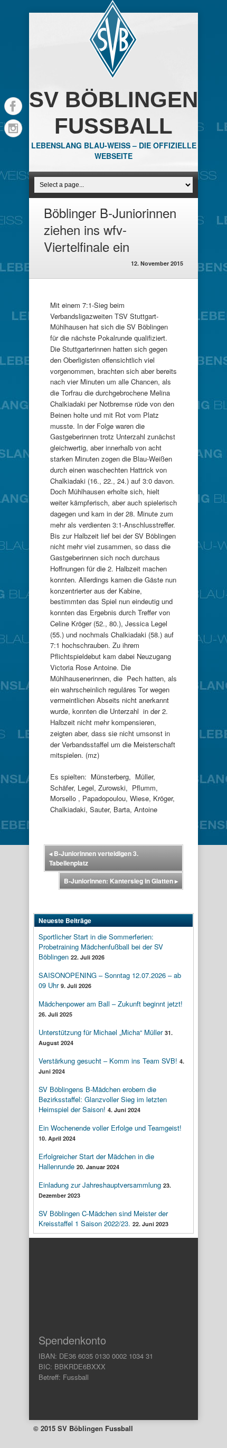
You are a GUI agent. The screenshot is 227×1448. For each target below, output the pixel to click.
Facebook (13, 106)
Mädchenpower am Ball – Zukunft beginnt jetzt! (111, 1004)
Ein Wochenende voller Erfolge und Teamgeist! (110, 1128)
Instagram (13, 128)
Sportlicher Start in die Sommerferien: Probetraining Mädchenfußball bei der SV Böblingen (101, 947)
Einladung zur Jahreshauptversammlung (100, 1185)
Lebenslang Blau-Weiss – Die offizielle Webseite (113, 150)
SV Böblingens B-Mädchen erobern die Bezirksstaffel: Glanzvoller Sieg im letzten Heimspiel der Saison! (103, 1099)
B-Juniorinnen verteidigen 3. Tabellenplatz (93, 858)
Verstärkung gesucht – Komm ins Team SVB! (108, 1061)
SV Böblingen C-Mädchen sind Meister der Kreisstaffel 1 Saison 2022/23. (103, 1218)
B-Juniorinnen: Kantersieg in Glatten (121, 881)
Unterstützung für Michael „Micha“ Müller (101, 1032)
